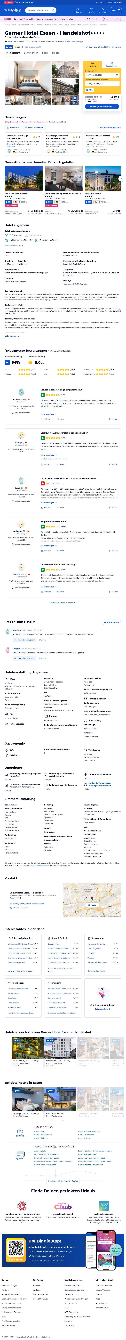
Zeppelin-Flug (54, 944)
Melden (42, 640)
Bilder (45, 53)
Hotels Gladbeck (41, 1138)
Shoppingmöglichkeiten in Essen (62, 1013)
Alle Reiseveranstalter (11, 1321)
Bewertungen (31, 53)
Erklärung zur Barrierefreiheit (77, 1317)
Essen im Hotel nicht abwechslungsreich (95, 1151)
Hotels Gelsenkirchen (43, 1135)
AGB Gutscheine (71, 1312)
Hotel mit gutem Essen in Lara (90, 1165)
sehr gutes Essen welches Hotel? (91, 1158)
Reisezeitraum (91, 71)
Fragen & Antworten (10, 1294)
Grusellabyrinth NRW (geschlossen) (60, 953)
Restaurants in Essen (96, 971)
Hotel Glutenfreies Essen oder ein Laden (94, 1161)
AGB (66, 1308)
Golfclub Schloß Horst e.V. (59, 963)
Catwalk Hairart (54, 998)
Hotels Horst (39, 1131)
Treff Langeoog (94, 949)
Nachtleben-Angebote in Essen (21, 1013)
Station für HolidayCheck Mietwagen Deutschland (99, 784)
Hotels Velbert (84, 1138)
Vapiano (90, 958)
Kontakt (99, 2)
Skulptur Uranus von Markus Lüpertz (20, 958)
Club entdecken (93, 19)
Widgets (36, 1290)
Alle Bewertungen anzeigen (62, 602)
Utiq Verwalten (70, 1303)
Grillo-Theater (14, 1003)
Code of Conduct (40, 1299)
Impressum (69, 1325)
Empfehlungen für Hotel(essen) (47, 1154)
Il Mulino (91, 953)
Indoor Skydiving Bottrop (59, 958)
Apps (4, 1317)
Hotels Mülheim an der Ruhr (90, 1131)
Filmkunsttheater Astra (18, 989)
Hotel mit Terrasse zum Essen (46, 1158)
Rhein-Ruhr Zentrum (56, 1003)
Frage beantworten (26, 640)
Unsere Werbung (103, 1290)
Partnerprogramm (41, 1294)
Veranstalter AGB (71, 1285)
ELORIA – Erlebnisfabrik (58, 949)
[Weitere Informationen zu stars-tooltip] (103, 33)
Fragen (55, 53)
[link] (77, 10)
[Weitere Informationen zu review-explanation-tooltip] (40, 47)
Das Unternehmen (104, 1285)
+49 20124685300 (20, 907)
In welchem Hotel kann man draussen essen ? (53, 1161)
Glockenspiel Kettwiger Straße (20, 944)
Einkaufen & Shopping (57, 1007)
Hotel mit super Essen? (87, 1154)
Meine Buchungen (9, 1285)
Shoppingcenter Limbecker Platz (60, 993)
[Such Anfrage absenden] (53, 10)
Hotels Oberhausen (86, 1135)
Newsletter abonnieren (11, 1303)
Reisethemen (101, 1303)
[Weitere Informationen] (28, 211)
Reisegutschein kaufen (11, 1308)
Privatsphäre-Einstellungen (76, 1299)
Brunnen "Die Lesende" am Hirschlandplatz (20, 953)
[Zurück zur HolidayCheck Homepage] (12, 10)
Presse (99, 1294)
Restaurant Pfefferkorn (97, 963)
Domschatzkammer (16, 963)
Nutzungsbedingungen (74, 1290)
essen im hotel (40, 1151)
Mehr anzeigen (11, 336)
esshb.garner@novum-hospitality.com (28, 903)
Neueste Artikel (102, 1308)
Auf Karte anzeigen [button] (75, 42)
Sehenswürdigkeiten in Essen (20, 971)
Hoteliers (37, 1285)
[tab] (92, 64)
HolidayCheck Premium (12, 1312)
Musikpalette (13, 993)
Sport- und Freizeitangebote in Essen (61, 969)
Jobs (98, 1299)
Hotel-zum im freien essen (45, 1165)
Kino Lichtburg (14, 1007)
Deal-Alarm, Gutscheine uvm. (14, 1299)
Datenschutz (69, 1294)
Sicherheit (68, 1321)
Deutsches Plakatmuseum (19, 949)
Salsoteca (12, 998)
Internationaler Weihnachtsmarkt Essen (60, 989)
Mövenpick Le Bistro (96, 944)
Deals (8, 2)
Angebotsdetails (43, 865)
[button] (28, 78)
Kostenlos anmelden (111, 19)
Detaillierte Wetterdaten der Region (63, 1181)
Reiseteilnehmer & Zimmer (96, 80)
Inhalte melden (8, 1325)
